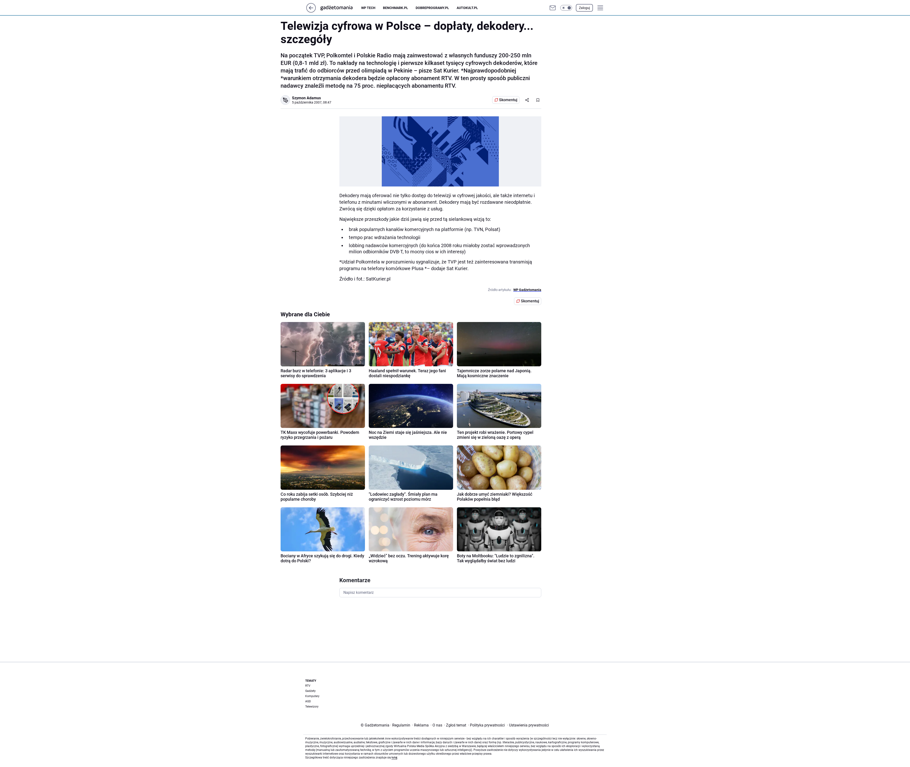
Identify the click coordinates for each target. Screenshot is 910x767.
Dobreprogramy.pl (432, 8)
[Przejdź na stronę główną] (311, 11)
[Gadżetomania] (340, 8)
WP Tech (368, 8)
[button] (566, 8)
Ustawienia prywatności (528, 725)
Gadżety (310, 691)
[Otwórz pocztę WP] (552, 8)
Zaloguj (584, 8)
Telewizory (311, 706)
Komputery (312, 696)
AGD (308, 701)
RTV (307, 685)
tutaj (394, 757)
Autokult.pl (467, 8)
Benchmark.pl (395, 8)
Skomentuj (508, 100)
